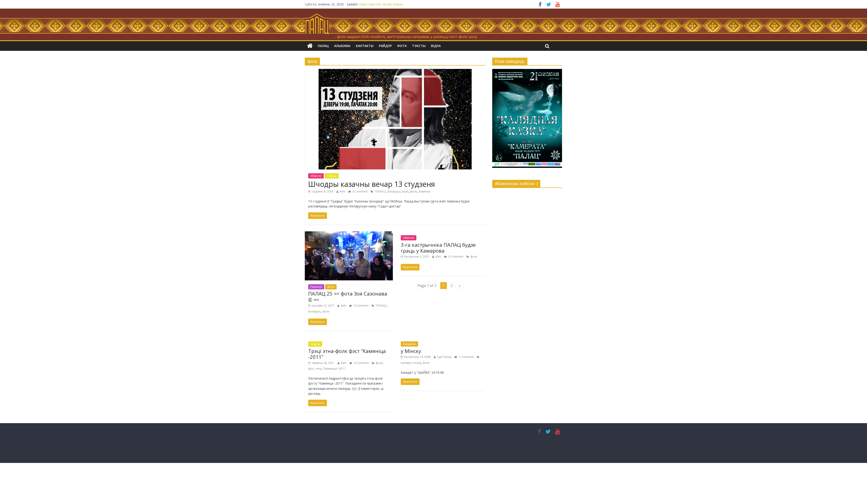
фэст (311, 369)
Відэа (436, 46)
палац (417, 363)
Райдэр (385, 46)
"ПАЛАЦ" (380, 191)
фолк (413, 191)
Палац (323, 46)
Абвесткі (316, 176)
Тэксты (419, 46)
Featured (316, 287)
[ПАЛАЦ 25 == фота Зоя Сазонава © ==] (349, 234)
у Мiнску (411, 350)
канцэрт (406, 363)
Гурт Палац (444, 357)
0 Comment (360, 191)
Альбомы (342, 46)
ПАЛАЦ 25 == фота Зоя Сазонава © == (347, 296)
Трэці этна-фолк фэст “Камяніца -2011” (347, 353)
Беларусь (394, 191)
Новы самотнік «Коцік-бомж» (380, 4)
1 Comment (466, 357)
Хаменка (424, 191)
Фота (402, 46)
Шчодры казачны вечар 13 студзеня (371, 184)
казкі (405, 191)
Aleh (342, 191)
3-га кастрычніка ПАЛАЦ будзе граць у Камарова (438, 247)
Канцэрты (409, 344)
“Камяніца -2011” (335, 369)
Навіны (331, 176)
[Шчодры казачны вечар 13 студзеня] (395, 71)
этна (319, 369)
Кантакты (364, 46)
